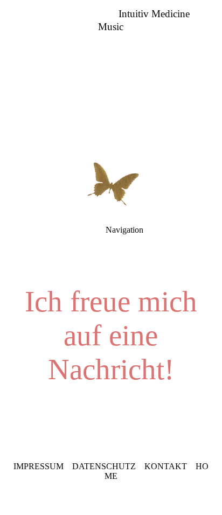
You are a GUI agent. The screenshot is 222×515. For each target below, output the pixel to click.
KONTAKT (165, 466)
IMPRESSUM (38, 466)
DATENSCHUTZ (104, 466)
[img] (111, 75)
